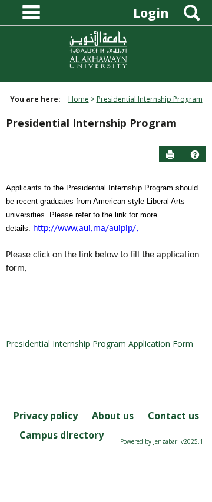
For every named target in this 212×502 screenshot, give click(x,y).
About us (113, 415)
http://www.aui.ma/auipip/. (87, 228)
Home (78, 99)
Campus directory (61, 435)
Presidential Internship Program (150, 99)
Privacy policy (46, 415)
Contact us (173, 415)
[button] (195, 154)
